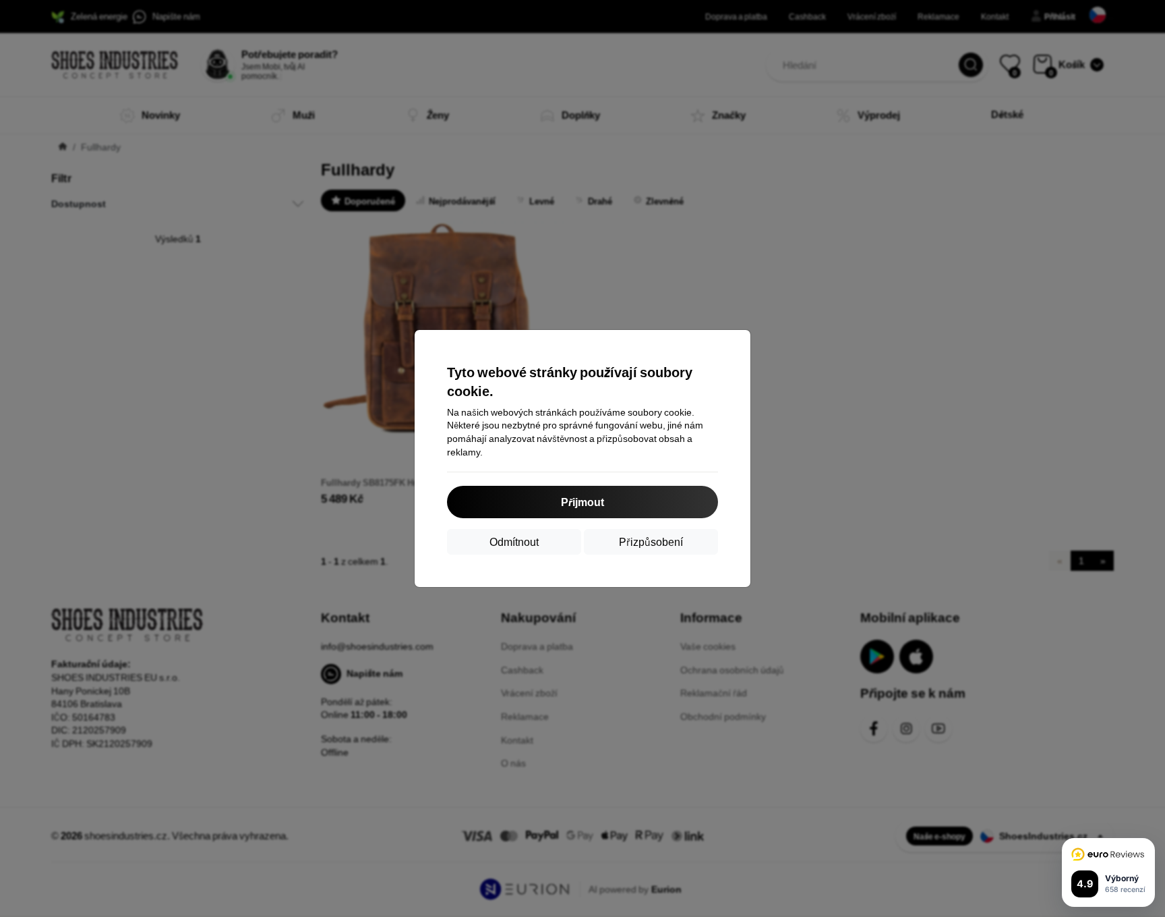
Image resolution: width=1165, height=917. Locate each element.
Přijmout (582, 501)
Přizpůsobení (651, 541)
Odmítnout (514, 541)
